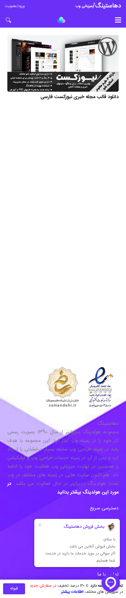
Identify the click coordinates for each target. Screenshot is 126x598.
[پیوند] (61, 20)
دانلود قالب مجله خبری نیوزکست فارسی (79, 97)
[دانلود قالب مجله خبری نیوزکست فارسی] (63, 63)
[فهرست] (118, 20)
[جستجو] (8, 20)
